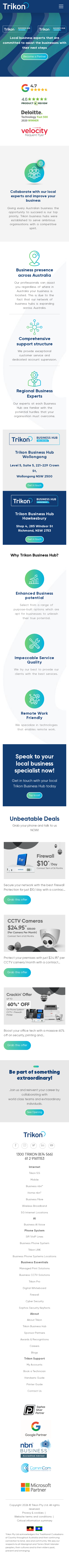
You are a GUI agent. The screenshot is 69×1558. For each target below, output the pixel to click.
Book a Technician (34, 1371)
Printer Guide (34, 1384)
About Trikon (34, 1320)
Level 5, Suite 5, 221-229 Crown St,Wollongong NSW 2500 (34, 471)
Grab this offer (17, 899)
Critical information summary (34, 1520)
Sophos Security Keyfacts (34, 1308)
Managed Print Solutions (35, 1268)
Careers (34, 1346)
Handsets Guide (34, 1378)
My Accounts (34, 1365)
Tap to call (34, 795)
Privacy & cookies (33, 1513)
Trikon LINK (34, 1250)
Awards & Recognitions (34, 1339)
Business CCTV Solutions (34, 1275)
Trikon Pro (34, 1281)
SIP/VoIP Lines (34, 1236)
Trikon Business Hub (34, 1326)
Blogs (34, 1352)
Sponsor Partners (34, 1333)
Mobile (35, 1179)
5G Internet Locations (34, 1212)
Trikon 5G (34, 1173)
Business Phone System (34, 1243)
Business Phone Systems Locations (34, 1256)
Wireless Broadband (34, 1206)
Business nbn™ (34, 1186)
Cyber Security (35, 1301)
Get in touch (35, 485)
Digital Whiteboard (34, 1288)
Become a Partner (34, 56)
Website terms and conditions (33, 1516)
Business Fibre (34, 1199)
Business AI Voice (34, 1224)
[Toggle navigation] (61, 6)
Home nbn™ (34, 1193)
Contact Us (34, 1391)
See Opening (34, 1112)
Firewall (34, 1295)
